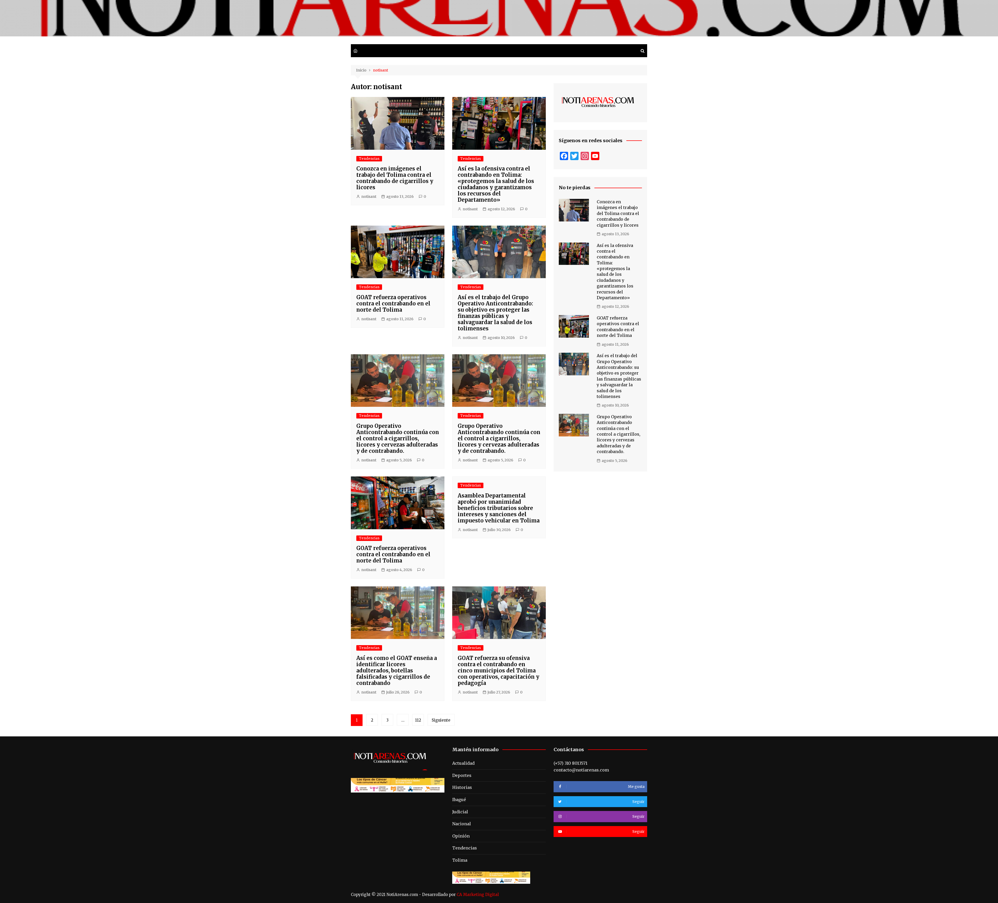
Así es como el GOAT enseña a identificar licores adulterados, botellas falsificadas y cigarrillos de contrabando (396, 670)
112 (418, 720)
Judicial (460, 811)
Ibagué (459, 799)
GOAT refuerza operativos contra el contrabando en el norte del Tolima (393, 303)
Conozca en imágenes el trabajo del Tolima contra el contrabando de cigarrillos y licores (394, 178)
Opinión (461, 836)
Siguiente (441, 720)
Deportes (461, 775)
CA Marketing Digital (478, 894)
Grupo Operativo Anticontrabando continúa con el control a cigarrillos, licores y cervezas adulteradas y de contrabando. (397, 438)
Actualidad (463, 763)
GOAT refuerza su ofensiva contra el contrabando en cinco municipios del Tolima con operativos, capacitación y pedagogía (498, 670)
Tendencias (369, 158)
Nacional (461, 823)
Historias (462, 787)
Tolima (459, 860)
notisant (368, 196)
